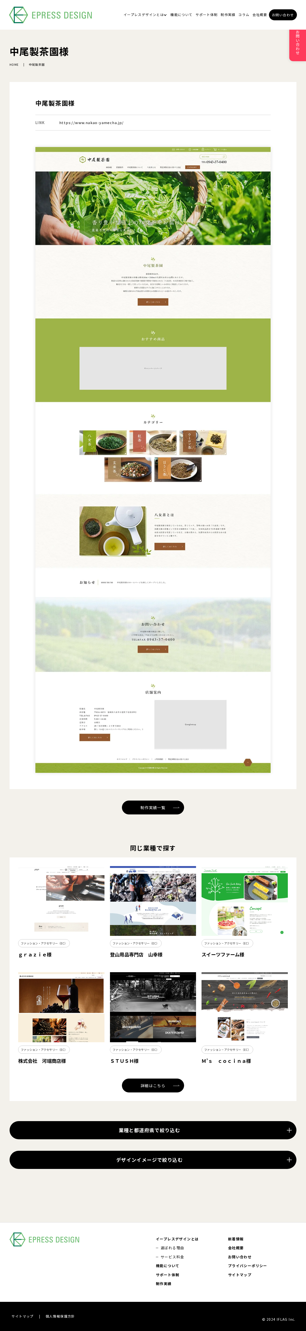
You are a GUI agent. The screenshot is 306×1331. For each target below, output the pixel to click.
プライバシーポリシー (247, 1265)
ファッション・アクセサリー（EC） (44, 943)
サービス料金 (172, 1256)
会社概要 (259, 14)
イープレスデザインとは (144, 14)
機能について (181, 14)
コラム (243, 14)
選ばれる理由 (172, 1247)
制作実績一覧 (153, 807)
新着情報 (236, 1238)
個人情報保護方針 (60, 1316)
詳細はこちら (153, 1085)
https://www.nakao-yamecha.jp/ (91, 122)
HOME (14, 64)
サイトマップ (239, 1274)
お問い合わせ (283, 14)
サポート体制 (207, 14)
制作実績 (228, 14)
